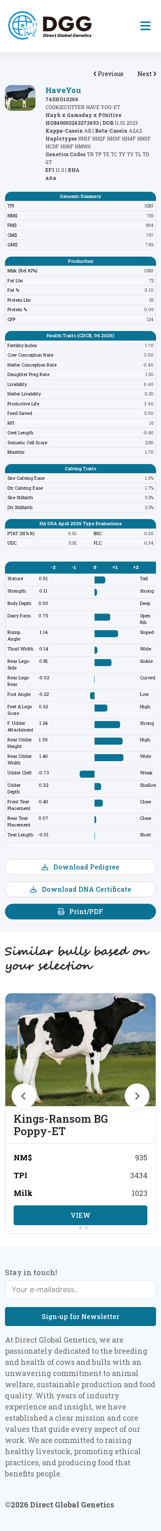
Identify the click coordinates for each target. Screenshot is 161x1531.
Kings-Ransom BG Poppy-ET (61, 1125)
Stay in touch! (31, 1272)
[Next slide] (137, 1095)
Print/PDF (85, 911)
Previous (110, 74)
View (80, 1215)
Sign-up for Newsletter (80, 1316)
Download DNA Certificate (85, 889)
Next (145, 74)
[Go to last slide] (24, 1095)
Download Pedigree (85, 866)
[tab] (74, 1227)
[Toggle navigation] (145, 26)
